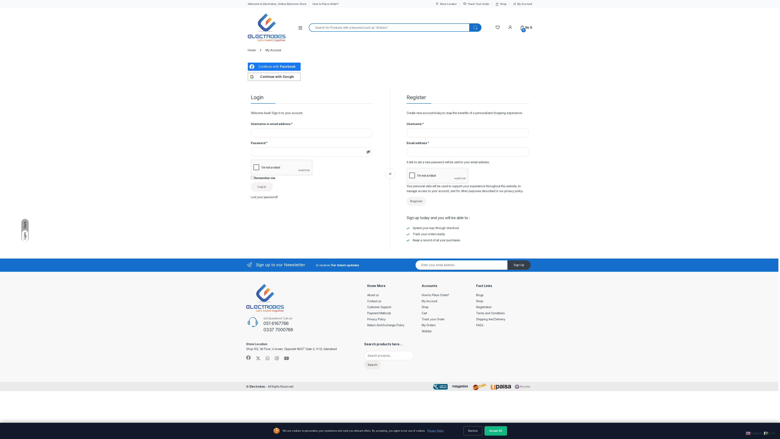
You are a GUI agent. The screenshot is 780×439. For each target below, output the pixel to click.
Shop (503, 3)
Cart (424, 313)
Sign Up (519, 265)
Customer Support (379, 307)
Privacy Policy (376, 319)
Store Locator (448, 3)
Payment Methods (379, 313)
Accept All (495, 430)
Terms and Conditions (490, 313)
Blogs (479, 295)
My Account (524, 3)
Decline (473, 430)
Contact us (374, 301)
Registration (484, 307)
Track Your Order (478, 3)
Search (372, 364)
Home (252, 50)
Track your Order (433, 319)
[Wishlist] (497, 27)
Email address (418, 143)
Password (259, 143)
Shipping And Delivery (490, 319)
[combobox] (389, 27)
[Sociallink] (248, 357)
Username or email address (271, 124)
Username (415, 124)
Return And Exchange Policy (385, 325)
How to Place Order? (325, 3)
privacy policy (513, 191)
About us (373, 295)
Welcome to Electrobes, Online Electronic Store (277, 3)
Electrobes (257, 386)
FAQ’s (479, 325)
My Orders (429, 325)
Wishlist (426, 331)
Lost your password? (264, 197)
